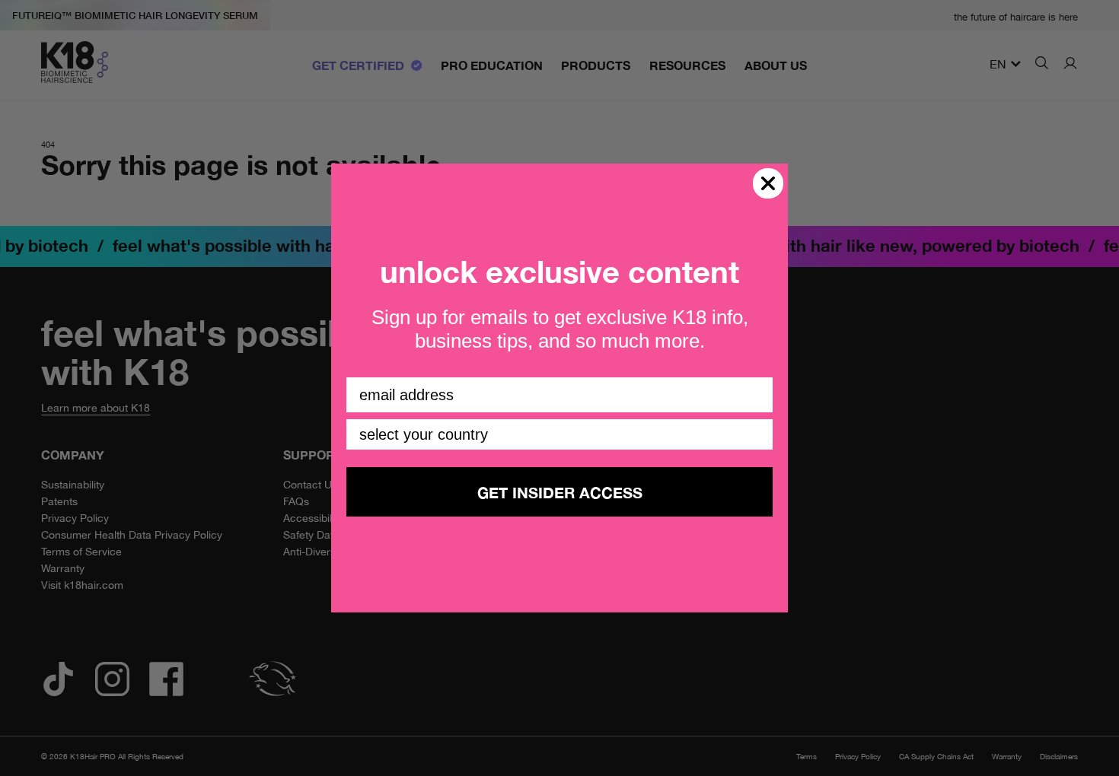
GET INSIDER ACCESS (559, 492)
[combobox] (555, 434)
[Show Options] (758, 434)
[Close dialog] (768, 183)
